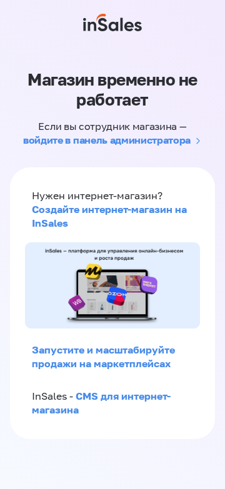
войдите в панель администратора (107, 140)
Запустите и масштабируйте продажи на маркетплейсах (103, 356)
